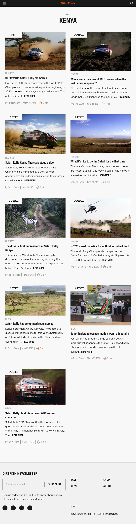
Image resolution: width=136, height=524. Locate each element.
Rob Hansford (14, 274)
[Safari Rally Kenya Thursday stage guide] (35, 134)
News (8, 319)
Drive (73, 486)
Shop (106, 479)
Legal (72, 506)
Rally (74, 479)
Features (9, 73)
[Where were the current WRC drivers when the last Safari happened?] (100, 51)
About (107, 486)
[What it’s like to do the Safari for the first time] (100, 133)
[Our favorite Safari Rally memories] (35, 50)
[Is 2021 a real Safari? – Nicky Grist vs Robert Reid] (100, 217)
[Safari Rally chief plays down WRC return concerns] (35, 386)
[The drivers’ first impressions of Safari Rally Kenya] (35, 217)
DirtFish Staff (14, 103)
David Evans (78, 103)
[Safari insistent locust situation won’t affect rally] (100, 305)
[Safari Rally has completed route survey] (35, 300)
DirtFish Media (79, 266)
